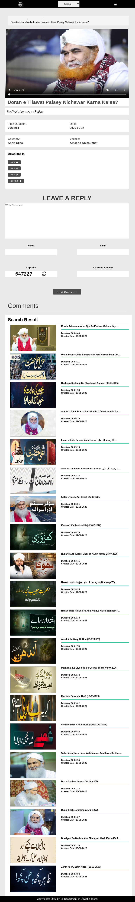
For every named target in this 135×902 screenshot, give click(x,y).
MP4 (13, 162)
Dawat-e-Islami (18, 22)
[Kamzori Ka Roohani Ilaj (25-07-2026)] (33, 537)
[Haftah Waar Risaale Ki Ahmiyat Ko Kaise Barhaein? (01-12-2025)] (33, 622)
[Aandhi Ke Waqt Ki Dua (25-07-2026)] (33, 651)
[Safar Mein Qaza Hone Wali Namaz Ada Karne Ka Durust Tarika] (33, 765)
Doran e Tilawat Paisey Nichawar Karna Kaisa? (65, 22)
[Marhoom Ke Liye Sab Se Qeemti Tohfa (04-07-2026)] (33, 679)
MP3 (13, 168)
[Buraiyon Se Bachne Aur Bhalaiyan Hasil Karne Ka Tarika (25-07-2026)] (33, 850)
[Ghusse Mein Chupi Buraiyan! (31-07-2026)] (33, 736)
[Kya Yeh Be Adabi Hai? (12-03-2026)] (33, 708)
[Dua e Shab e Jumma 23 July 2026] (33, 822)
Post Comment (67, 292)
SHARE (15, 181)
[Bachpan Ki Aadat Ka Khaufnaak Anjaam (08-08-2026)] (33, 395)
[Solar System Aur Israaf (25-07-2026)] (33, 509)
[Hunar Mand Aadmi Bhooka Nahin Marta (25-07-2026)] (33, 566)
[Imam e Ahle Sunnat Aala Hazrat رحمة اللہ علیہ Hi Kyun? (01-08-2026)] (33, 452)
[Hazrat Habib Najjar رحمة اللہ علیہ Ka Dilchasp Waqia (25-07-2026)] (33, 594)
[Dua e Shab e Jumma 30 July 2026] (33, 793)
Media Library (33, 22)
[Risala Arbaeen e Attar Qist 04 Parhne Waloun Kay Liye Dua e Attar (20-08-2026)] (33, 338)
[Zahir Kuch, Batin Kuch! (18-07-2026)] (33, 878)
